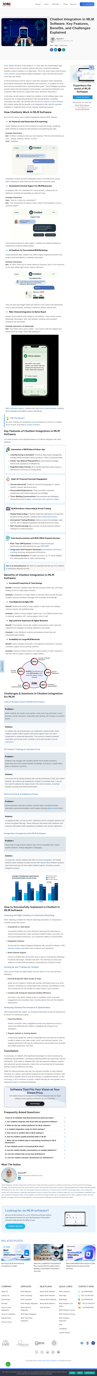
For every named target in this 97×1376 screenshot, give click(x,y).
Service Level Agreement (6, 1309)
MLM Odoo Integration (28, 1314)
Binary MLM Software (47, 1291)
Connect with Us (15, 1226)
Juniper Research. (34, 425)
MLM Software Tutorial (67, 1310)
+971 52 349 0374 (87, 1295)
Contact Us (5, 1295)
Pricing (65, 4)
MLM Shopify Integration (29, 1303)
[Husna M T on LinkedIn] (19, 1178)
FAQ (60, 1325)
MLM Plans (55, 4)
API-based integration (44, 860)
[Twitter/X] (43, 1352)
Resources (73, 4)
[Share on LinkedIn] (55, 49)
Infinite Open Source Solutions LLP (48, 1360)
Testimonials (5, 1299)
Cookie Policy (89, 1373)
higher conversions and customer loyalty (42, 499)
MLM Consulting (26, 1295)
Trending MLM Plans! (82, 109)
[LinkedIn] (49, 1352)
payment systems (14, 948)
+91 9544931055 (87, 1291)
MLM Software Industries (64, 1319)
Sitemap (4, 1303)
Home (51, 45)
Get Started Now (87, 4)
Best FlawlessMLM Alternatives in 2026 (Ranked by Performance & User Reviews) (80, 1265)
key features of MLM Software (51, 102)
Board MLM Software (47, 1303)
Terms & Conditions (8, 1314)
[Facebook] (38, 1352)
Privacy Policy (6, 1322)
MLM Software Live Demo (66, 1305)
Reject (80, 1373)
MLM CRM (45, 546)
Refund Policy (6, 1318)
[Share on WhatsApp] (63, 49)
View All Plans (45, 1307)
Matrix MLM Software (47, 1295)
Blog (56, 45)
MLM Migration (26, 1291)
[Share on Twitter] (59, 49)
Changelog (62, 1329)
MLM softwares (10, 74)
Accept (72, 1373)
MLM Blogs (63, 1299)
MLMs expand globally (47, 408)
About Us (4, 1291)
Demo (46, 4)
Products (38, 4)
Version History (64, 1333)
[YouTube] (59, 1352)
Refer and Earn (64, 1291)
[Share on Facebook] (51, 49)
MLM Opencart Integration (26, 1309)
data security (52, 808)
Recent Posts (2, 666)
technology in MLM (11, 1079)
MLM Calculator (26, 1299)
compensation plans (49, 517)
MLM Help (62, 1295)
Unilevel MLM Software (48, 1299)
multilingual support (16, 408)
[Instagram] (54, 1352)
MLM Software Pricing (67, 1314)
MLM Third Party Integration (26, 1319)
